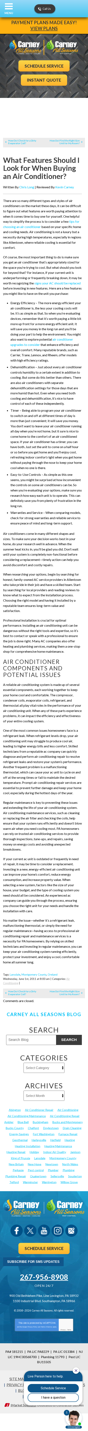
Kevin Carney (64, 187)
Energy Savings (19, 1134)
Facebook (16, 1231)
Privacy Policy (32, 1327)
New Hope (34, 1164)
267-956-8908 (44, 1276)
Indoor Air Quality (54, 1152)
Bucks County (15, 1128)
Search (69, 1040)
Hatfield (55, 1140)
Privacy (63, 1329)
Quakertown (38, 1176)
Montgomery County (33, 974)
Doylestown (51, 1128)
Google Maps (71, 1231)
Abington (15, 1110)
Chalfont (33, 1128)
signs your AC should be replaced (57, 283)
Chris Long (26, 187)
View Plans (44, 28)
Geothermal (20, 1140)
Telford (14, 1182)
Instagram (58, 1231)
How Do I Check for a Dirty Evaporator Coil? (22, 142)
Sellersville (57, 1176)
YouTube (44, 1231)
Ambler (9, 1122)
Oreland (53, 974)
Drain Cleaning (72, 1128)
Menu (9, 13)
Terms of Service (46, 1327)
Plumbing (68, 1170)
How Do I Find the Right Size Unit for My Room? (65, 142)
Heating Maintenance (58, 1146)
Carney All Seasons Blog (44, 1014)
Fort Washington (43, 1134)
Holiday (34, 1152)
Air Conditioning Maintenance (27, 1116)
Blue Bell (23, 1122)
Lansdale (15, 974)
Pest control (36, 1170)
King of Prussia (20, 1158)
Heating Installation (27, 1146)
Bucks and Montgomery (67, 1122)
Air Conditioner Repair (39, 1110)
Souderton (75, 1176)
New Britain (16, 1164)
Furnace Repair (68, 1134)
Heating (70, 1140)
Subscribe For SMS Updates (33, 1261)
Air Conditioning (68, 1110)
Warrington (49, 1182)
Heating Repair (16, 1152)
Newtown (51, 1164)
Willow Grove (69, 1182)
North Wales (70, 1164)
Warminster (30, 1182)
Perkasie (18, 1170)
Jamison (75, 1152)
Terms (69, 1329)
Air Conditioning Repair (65, 1116)
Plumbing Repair (15, 1176)
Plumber (53, 1170)
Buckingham (40, 1122)
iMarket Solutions (23, 1405)
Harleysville (39, 1140)
